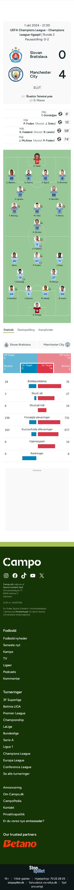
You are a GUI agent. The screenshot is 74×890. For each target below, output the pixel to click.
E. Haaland (26, 132)
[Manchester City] (37, 74)
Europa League (13, 760)
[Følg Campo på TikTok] (24, 576)
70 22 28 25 (57, 878)
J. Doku (50, 123)
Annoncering (12, 787)
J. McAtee (26, 140)
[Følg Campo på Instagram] (6, 576)
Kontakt (8, 807)
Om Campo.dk (13, 794)
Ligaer (7, 665)
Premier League (14, 713)
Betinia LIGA (12, 706)
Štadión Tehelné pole (39, 96)
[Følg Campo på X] (42, 576)
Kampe (8, 652)
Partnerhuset (22, 611)
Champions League (16, 753)
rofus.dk (52, 882)
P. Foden (29, 123)
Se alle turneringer (16, 774)
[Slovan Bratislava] (37, 54)
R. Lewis (49, 132)
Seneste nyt (11, 645)
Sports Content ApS (13, 587)
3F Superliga (12, 700)
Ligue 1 (8, 747)
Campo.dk (8, 584)
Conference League (17, 767)
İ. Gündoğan (49, 115)
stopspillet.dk (16, 882)
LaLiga (7, 726)
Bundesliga (11, 733)
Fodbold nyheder (15, 638)
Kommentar (11, 678)
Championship (13, 720)
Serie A (8, 740)
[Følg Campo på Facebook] (15, 576)
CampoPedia (12, 801)
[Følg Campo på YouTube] (33, 576)
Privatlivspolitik (14, 814)
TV (5, 658)
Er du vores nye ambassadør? (23, 821)
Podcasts (9, 672)
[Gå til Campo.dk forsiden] (22, 567)
